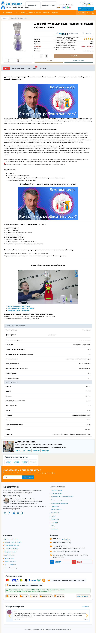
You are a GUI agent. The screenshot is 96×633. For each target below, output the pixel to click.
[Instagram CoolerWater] (70, 7)
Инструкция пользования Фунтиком (21, 308)
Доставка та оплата (33, 13)
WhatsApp (45, 450)
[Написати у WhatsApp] (68, 7)
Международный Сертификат (19, 310)
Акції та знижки (9, 555)
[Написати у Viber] (63, 7)
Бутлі (52, 526)
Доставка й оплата (25, 462)
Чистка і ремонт (56, 509)
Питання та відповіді (11, 548)
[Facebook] (9, 513)
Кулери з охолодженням (59, 500)
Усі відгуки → (86, 606)
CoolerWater (15, 5)
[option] (8, 60)
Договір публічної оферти (13, 542)
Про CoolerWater (10, 565)
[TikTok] (22, 513)
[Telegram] (66, 539)
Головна (3, 13)
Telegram (36, 450)
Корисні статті (9, 558)
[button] (60, 33)
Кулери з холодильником (59, 503)
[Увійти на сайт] (93, 12)
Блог (17, 13)
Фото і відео (32, 68)
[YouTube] (13, 513)
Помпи (53, 516)
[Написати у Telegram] (65, 7)
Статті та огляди (8, 462)
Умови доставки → (83, 596)
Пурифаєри (55, 506)
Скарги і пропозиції (10, 568)
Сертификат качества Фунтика (19, 306)
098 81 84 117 (20, 450)
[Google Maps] (18, 513)
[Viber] (63, 539)
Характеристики (18, 68)
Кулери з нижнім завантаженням (62, 497)
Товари (9, 13)
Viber (29, 450)
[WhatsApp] (69, 539)
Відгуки (55, 13)
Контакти (46, 13)
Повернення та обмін (11, 545)
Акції (23, 13)
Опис (6, 68)
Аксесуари (54, 529)
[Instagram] (5, 513)
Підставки (54, 522)
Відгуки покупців (16, 462)
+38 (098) (65, 5)
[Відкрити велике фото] (18, 37)
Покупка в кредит (10, 552)
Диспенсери (55, 519)
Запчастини (55, 513)
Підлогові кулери (56, 493)
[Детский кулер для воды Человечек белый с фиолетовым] (18, 60)
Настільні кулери (56, 490)
